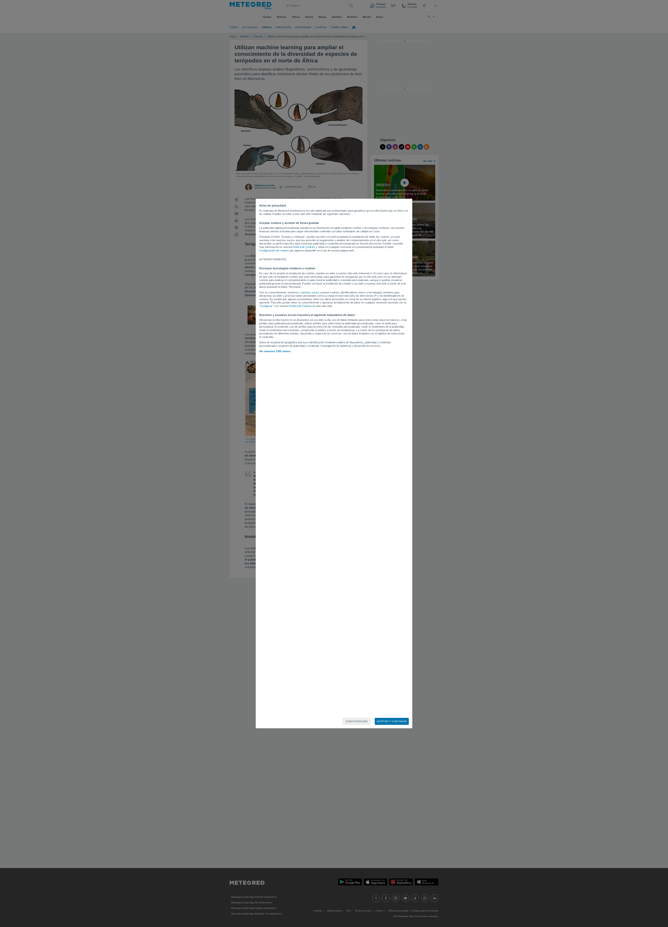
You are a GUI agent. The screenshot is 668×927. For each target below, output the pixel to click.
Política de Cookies (303, 246)
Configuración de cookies (274, 250)
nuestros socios (310, 292)
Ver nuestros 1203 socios (275, 351)
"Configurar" (266, 305)
